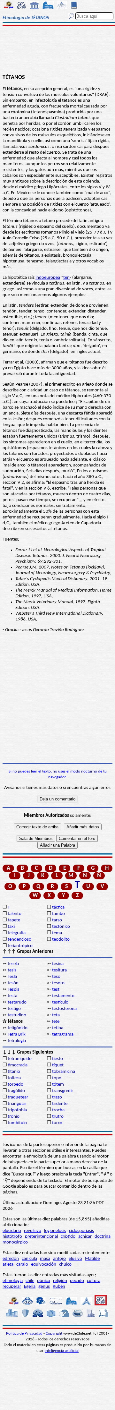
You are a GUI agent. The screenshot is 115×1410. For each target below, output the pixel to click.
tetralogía (17, 1040)
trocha (58, 1110)
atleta (8, 1264)
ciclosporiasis (81, 1230)
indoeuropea (47, 277)
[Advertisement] (57, 50)
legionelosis (55, 1230)
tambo (58, 913)
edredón (11, 1258)
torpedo (15, 1084)
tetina (57, 1028)
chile (30, 1280)
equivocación (43, 1264)
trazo (57, 1097)
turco (57, 1123)
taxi (11, 926)
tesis (12, 970)
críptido (68, 1236)
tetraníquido (20, 1058)
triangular (17, 1103)
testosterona (64, 1008)
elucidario (12, 1230)
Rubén (59, 1286)
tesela (13, 963)
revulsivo (32, 1230)
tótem (58, 1084)
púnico (43, 1280)
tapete (14, 920)
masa (45, 1258)
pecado (77, 1280)
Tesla (12, 976)
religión (60, 1280)
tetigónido (17, 1028)
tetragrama (62, 1034)
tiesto (57, 1058)
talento (14, 913)
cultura (93, 1280)
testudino (17, 1015)
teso (56, 976)
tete (55, 1021)
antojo (59, 1258)
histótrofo (12, 1236)
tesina (58, 963)
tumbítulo (17, 1123)
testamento (63, 996)
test (55, 989)
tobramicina (63, 1071)
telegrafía (17, 933)
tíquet (58, 1065)
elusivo (75, 1258)
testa (12, 996)
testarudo (17, 1002)
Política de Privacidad (24, 1333)
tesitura (59, 970)
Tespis (13, 989)
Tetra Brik (17, 1034)
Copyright (54, 1333)
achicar (85, 1236)
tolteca (14, 1078)
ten (66, 277)
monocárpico (15, 1242)
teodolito (61, 939)
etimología (13, 1280)
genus (44, 1286)
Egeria (29, 1286)
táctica (58, 907)
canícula (29, 1258)
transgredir (62, 1091)
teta (56, 1015)
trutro (58, 1116)
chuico (65, 1264)
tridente (59, 1103)
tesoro (58, 983)
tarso (57, 920)
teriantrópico (20, 946)
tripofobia (17, 1110)
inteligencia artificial (62, 1351)
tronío (13, 1116)
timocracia (17, 1065)
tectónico (61, 926)
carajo (22, 1264)
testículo (60, 1002)
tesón (13, 983)
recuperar (12, 1286)
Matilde (92, 1258)
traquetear (18, 1097)
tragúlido (16, 1091)
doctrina (103, 1236)
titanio (14, 1071)
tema (57, 933)
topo (56, 1078)
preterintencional (41, 1236)
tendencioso (19, 939)
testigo (14, 1008)
